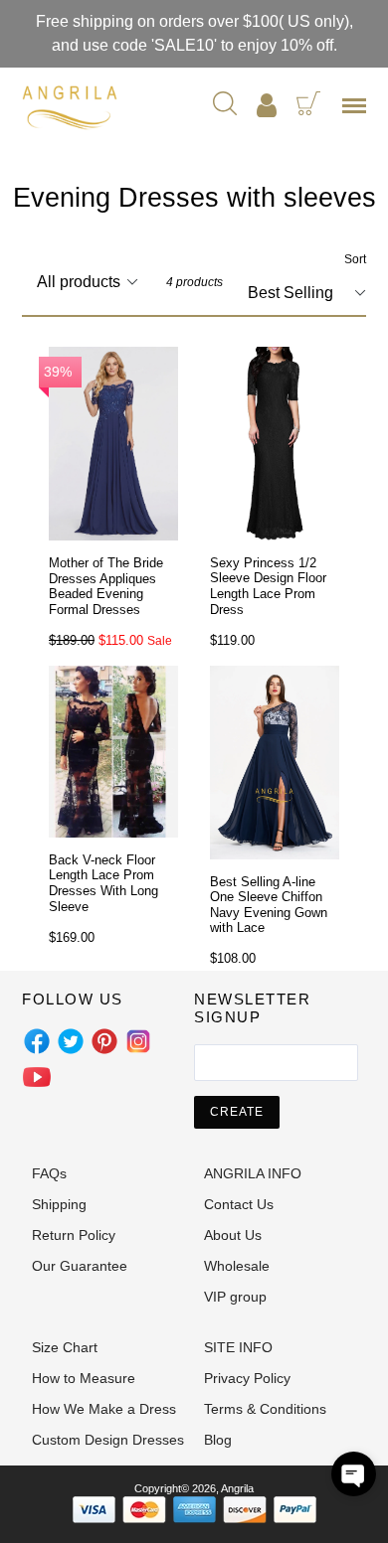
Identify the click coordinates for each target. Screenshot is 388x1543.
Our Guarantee (79, 1266)
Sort (355, 259)
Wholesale (237, 1266)
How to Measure (83, 1378)
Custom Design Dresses (108, 1440)
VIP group (235, 1297)
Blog (218, 1440)
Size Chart (64, 1347)
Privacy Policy (247, 1378)
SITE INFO (238, 1347)
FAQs (49, 1173)
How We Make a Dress (104, 1409)
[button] (353, 1474)
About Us (233, 1235)
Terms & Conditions (265, 1409)
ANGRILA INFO (252, 1173)
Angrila (237, 1488)
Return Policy (73, 1235)
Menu (358, 112)
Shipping (59, 1204)
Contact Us (239, 1204)
